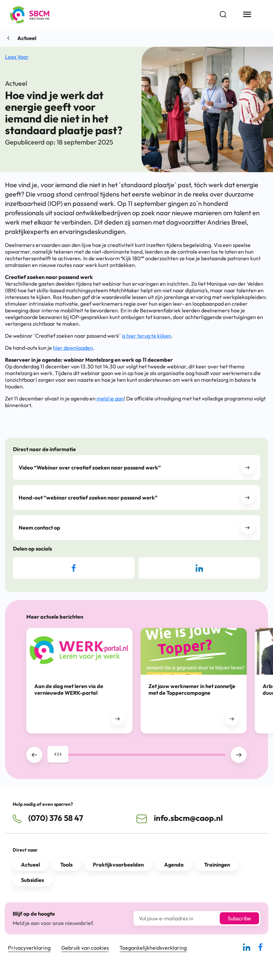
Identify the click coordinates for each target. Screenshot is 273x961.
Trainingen (217, 864)
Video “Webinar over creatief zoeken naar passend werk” (90, 467)
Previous (34, 755)
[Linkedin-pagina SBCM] (246, 949)
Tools (66, 864)
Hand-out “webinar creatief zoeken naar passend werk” (88, 497)
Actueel (26, 38)
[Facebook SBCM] (260, 949)
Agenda (174, 864)
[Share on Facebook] (73, 568)
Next (239, 755)
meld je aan (110, 398)
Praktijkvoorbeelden (118, 864)
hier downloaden (73, 347)
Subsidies (32, 880)
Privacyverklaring (29, 947)
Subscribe (239, 918)
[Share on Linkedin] (199, 568)
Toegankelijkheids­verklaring (153, 947)
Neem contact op (39, 527)
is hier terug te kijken (146, 335)
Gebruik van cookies (85, 947)
